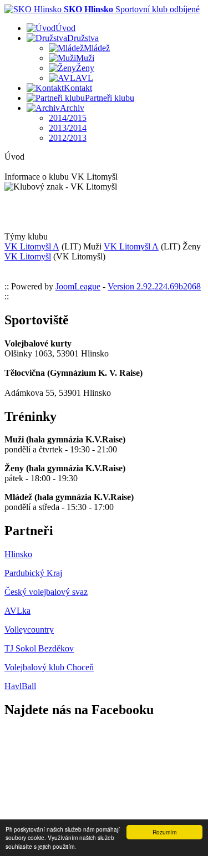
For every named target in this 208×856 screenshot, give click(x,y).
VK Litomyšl (27, 256)
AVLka (17, 610)
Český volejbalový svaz (46, 592)
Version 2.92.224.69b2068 (154, 286)
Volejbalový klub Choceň (49, 667)
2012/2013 (68, 137)
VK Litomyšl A (31, 246)
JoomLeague (77, 286)
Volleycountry (29, 629)
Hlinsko (18, 554)
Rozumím (164, 832)
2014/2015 (68, 118)
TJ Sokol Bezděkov (39, 648)
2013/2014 (68, 128)
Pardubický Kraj (33, 573)
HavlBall (20, 686)
